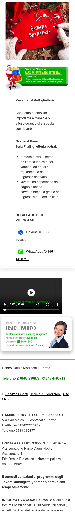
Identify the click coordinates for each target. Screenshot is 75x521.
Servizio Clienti (16, 393)
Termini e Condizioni (45, 393)
